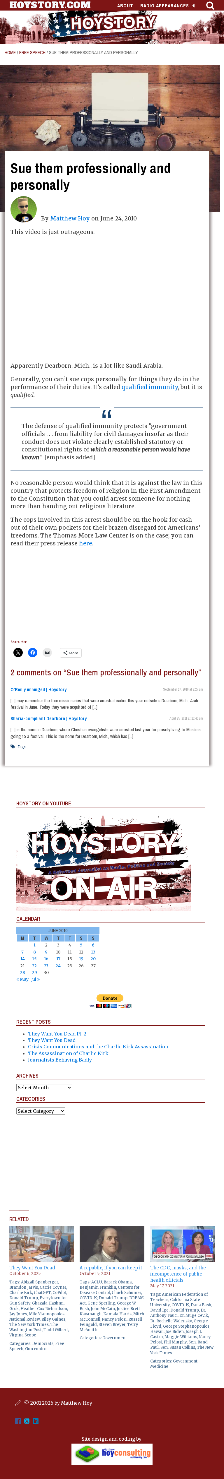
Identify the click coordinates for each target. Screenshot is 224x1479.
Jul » (35, 979)
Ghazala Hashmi (48, 1303)
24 (58, 965)
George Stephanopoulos (186, 1326)
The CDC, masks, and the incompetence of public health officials (178, 1274)
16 (46, 958)
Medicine (159, 1366)
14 (22, 958)
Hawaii (157, 1331)
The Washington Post (33, 1327)
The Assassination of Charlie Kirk (68, 1053)
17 (58, 958)
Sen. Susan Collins (177, 1347)
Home (10, 52)
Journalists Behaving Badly (60, 1060)
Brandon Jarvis (23, 1287)
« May (22, 979)
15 (34, 958)
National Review (24, 1319)
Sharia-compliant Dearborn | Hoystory (48, 718)
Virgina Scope (22, 1335)
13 (93, 952)
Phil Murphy (175, 1342)
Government (114, 1338)
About (125, 5)
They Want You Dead (52, 1040)
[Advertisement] (106, 594)
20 (93, 958)
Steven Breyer (112, 1324)
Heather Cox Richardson (43, 1308)
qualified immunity (150, 387)
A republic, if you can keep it (111, 1268)
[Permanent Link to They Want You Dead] (41, 1229)
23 (46, 965)
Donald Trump (23, 1297)
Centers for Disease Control (110, 1290)
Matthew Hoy (70, 218)
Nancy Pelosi (114, 1319)
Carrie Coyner (53, 1287)
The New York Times (29, 1324)
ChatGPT (42, 1292)
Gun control (36, 1348)
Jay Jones (18, 1314)
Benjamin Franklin (98, 1287)
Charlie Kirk (20, 1292)
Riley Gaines (53, 1319)
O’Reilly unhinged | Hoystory (38, 689)
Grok (14, 1308)
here (85, 543)
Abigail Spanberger (39, 1282)
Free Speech (32, 52)
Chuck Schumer (126, 1292)
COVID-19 (88, 1297)
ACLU (96, 1282)
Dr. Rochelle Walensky (171, 1321)
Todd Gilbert (55, 1329)
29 (34, 972)
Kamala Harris (117, 1314)
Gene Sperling (101, 1303)
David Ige (159, 1310)
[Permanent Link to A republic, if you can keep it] (112, 1229)
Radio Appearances (164, 5)
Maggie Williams (180, 1336)
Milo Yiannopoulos (46, 1314)
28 (22, 972)
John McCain (103, 1308)
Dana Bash (201, 1304)
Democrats (42, 1343)
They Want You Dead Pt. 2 (57, 1034)
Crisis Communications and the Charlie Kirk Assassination (98, 1047)
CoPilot (59, 1292)
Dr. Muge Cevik (193, 1315)
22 (34, 965)
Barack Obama (118, 1282)
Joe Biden (174, 1331)
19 (81, 958)
